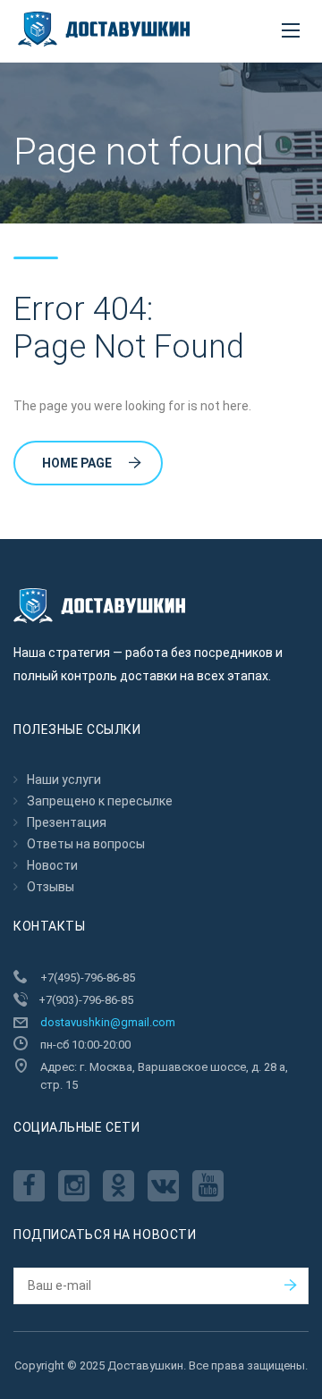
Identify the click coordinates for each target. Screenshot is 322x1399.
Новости (52, 865)
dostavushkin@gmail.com (107, 1022)
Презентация (66, 822)
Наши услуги (64, 779)
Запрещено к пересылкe (100, 801)
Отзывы (50, 887)
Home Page (77, 463)
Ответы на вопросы (86, 844)
